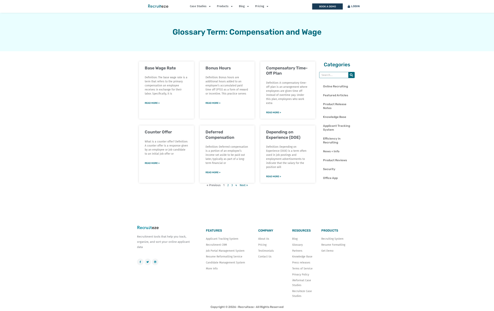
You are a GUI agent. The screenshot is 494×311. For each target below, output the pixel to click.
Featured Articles (335, 95)
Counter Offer (158, 132)
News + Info (331, 151)
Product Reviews (335, 160)
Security (329, 169)
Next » (244, 185)
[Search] (351, 75)
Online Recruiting (335, 86)
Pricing (259, 6)
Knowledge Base (334, 117)
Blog (242, 6)
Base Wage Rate (160, 68)
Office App (330, 178)
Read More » (152, 103)
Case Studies (198, 6)
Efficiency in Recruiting (332, 140)
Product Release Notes (334, 106)
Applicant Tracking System (336, 127)
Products (222, 6)
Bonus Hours (218, 68)
